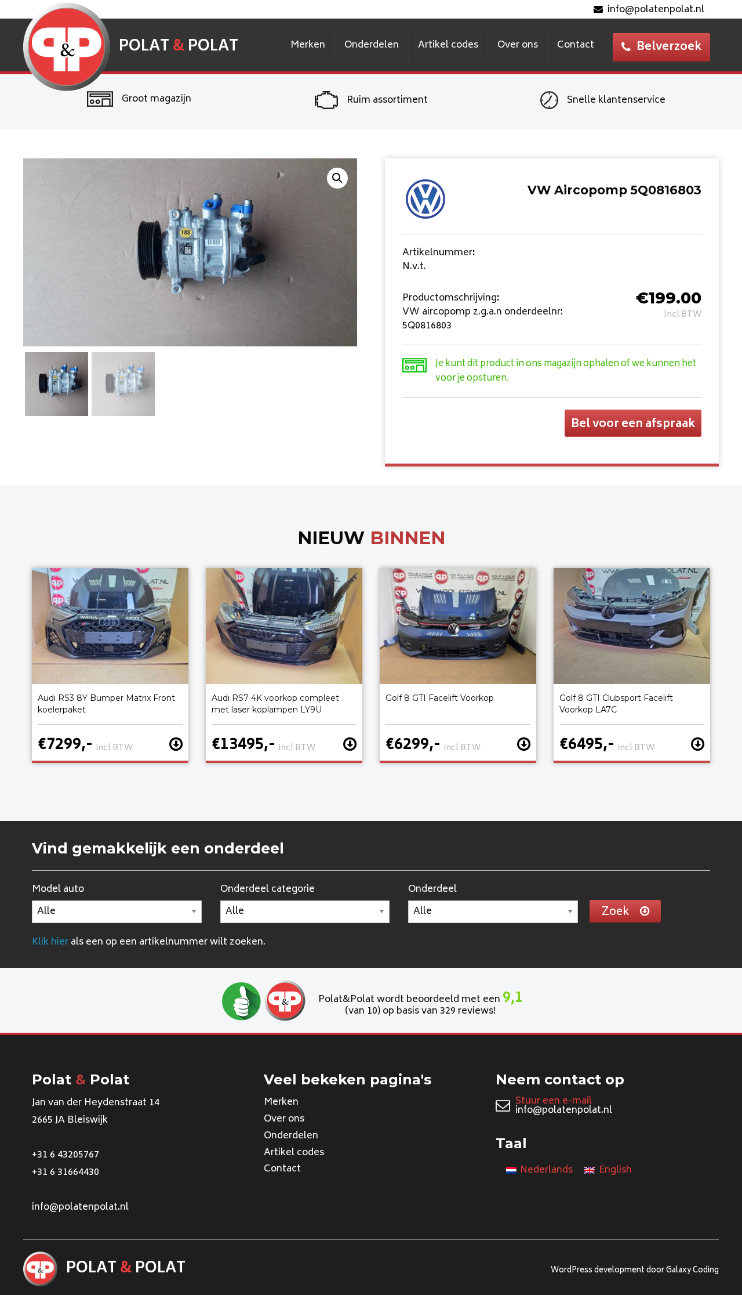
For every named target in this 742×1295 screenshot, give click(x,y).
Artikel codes (448, 45)
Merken (307, 45)
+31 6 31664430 (65, 1172)
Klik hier (50, 942)
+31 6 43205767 (65, 1155)
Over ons (517, 45)
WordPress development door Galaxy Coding (635, 1271)
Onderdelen (371, 45)
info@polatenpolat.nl (656, 10)
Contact (575, 45)
